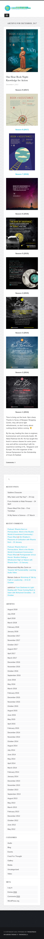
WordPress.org (13, 901)
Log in (10, 888)
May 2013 (11, 803)
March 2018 (12, 623)
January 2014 (13, 776)
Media (10, 865)
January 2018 (13, 631)
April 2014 (11, 763)
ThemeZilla (23, 934)
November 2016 (14, 667)
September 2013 (14, 794)
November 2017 (14, 640)
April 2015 (11, 724)
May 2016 (11, 684)
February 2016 (13, 693)
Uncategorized (13, 869)
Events (10, 852)
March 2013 (12, 807)
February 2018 (13, 627)
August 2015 (12, 711)
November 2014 (14, 737)
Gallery (10, 861)
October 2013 (13, 790)
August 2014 (12, 746)
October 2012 (13, 820)
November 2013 (14, 785)
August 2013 (12, 798)
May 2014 (11, 759)
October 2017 (13, 645)
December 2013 (14, 781)
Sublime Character (15, 492)
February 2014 (13, 772)
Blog (9, 847)
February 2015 (13, 728)
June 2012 (12, 825)
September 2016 (14, 675)
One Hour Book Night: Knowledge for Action (17, 78)
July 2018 (11, 614)
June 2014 (12, 755)
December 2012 (14, 816)
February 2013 (13, 812)
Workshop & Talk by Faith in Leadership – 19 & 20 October (22, 579)
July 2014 (11, 750)
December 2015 (14, 697)
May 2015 (11, 719)
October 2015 (13, 706)
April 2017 (11, 653)
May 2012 (11, 829)
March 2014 (12, 768)
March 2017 (12, 658)
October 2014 (13, 741)
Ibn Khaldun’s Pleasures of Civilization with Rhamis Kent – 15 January (22, 539)
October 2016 (13, 671)
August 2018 (12, 609)
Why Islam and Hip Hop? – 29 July (21, 497)
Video (10, 874)
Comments (14, 896)
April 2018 (11, 618)
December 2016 (14, 662)
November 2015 (14, 702)
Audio (10, 843)
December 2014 (14, 732)
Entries (12, 892)
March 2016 (12, 689)
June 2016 (12, 680)
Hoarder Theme (10, 934)
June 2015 (12, 715)
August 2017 (12, 649)
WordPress (31, 932)
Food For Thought (15, 856)
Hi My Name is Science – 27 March (21, 515)
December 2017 (14, 636)
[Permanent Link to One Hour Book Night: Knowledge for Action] (22, 71)
